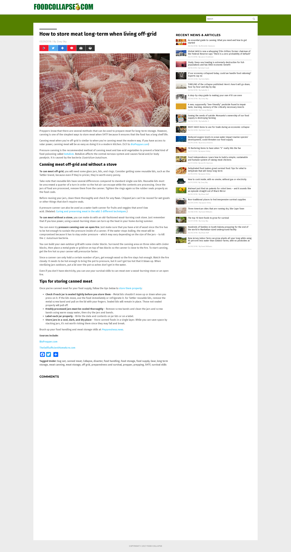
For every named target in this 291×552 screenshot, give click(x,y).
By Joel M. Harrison (206, 163)
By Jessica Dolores (206, 143)
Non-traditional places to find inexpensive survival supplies (217, 199)
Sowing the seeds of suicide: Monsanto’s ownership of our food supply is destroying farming (218, 116)
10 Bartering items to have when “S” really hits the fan (214, 148)
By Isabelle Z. (204, 90)
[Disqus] (104, 418)
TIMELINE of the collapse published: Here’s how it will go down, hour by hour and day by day (219, 85)
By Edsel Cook (203, 68)
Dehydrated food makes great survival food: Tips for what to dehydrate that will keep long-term (217, 169)
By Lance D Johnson (206, 57)
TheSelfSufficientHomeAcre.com (57, 347)
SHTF (148, 364)
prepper (127, 364)
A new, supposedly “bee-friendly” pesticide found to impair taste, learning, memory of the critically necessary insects (217, 105)
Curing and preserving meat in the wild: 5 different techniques (91, 211)
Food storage (128, 361)
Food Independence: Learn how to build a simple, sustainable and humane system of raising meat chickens (218, 158)
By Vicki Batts (204, 79)
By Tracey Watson (205, 110)
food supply (142, 361)
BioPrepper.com (48, 341)
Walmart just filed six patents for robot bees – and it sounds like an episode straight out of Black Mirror (219, 189)
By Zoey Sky (203, 99)
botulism (69, 154)
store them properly (130, 288)
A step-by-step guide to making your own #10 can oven (215, 95)
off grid (86, 364)
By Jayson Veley (204, 151)
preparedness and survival (106, 364)
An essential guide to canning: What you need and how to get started (217, 41)
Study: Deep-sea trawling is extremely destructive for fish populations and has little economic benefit (216, 63)
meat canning (57, 364)
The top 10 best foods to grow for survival (208, 218)
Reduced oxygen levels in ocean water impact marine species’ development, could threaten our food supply (218, 138)
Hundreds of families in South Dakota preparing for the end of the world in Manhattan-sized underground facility (218, 228)
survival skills (159, 364)
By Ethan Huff (204, 194)
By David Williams (205, 212)
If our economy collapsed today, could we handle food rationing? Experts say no (219, 74)
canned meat (74, 361)
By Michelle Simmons (207, 46)
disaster (98, 361)
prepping (138, 364)
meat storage (73, 364)
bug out (61, 361)
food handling (112, 361)
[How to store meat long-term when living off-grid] (63, 10)
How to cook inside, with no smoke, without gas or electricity (217, 179)
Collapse (87, 361)
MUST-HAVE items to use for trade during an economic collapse (218, 127)
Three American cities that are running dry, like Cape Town (216, 208)
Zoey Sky (62, 41)
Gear (153, 361)
